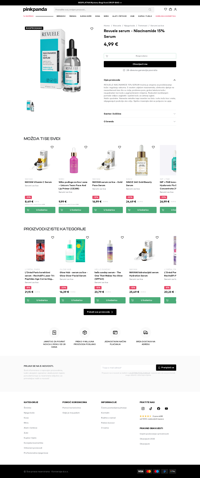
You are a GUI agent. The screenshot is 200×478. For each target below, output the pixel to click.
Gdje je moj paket (71, 413)
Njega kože (129, 26)
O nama (105, 428)
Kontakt (105, 413)
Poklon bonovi (108, 423)
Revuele (117, 26)
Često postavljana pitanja (114, 408)
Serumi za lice (157, 26)
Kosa (26, 418)
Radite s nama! (108, 418)
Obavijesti (145, 444)
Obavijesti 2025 (147, 439)
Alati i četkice (30, 428)
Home (108, 26)
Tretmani (142, 26)
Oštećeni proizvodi (33, 448)
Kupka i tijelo (30, 438)
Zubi (26, 433)
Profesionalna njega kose (36, 453)
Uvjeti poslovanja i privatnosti (154, 434)
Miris (26, 423)
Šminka (27, 408)
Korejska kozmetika (33, 443)
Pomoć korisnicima (71, 408)
